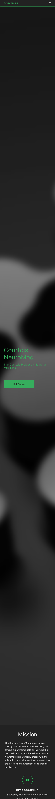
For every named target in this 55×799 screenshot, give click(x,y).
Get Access (19, 384)
